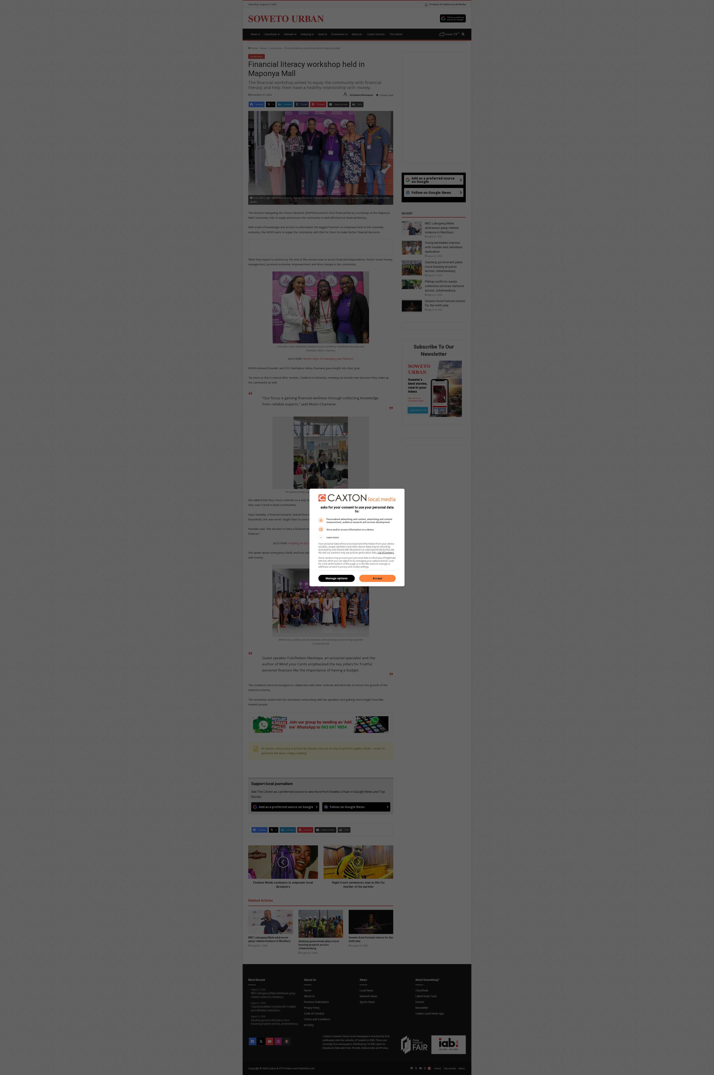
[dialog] (357, 537)
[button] (357, 537)
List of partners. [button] (386, 552)
